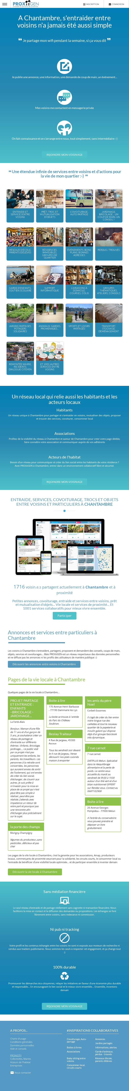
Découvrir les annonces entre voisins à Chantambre (44, 664)
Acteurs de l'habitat (20, 1062)
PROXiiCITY (16, 1055)
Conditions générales (21, 1041)
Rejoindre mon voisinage (65, 154)
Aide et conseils (18, 1048)
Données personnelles (22, 1045)
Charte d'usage (18, 1038)
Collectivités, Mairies (20, 1058)
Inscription (92, 4)
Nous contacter (22, 1072)
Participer (64, 616)
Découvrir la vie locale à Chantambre (35, 872)
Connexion (117, 4)
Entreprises (16, 1065)
